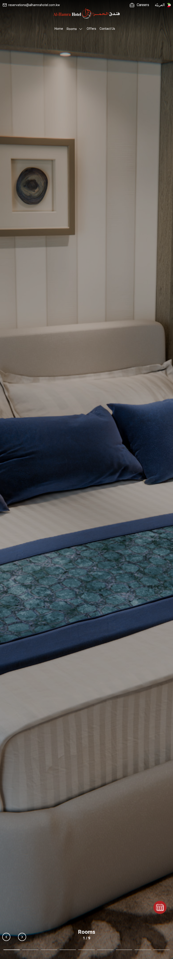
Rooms (72, 29)
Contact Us (107, 28)
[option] (86, 479)
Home (59, 28)
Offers (91, 28)
